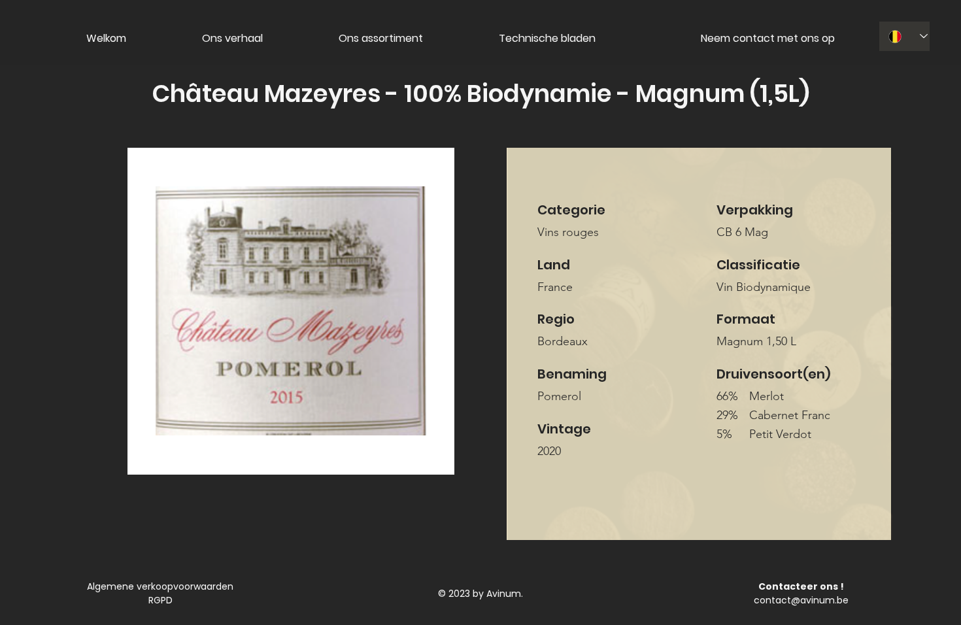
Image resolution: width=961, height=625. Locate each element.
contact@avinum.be (801, 600)
